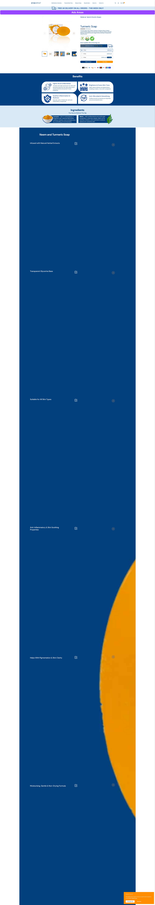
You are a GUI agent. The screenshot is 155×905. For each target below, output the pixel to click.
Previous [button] (44, 33)
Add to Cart (88, 61)
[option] (59, 32)
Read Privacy (134, 898)
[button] (115, 3)
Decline (139, 901)
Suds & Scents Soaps (94, 17)
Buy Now (105, 61)
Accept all (130, 901)
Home (82, 17)
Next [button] (74, 33)
